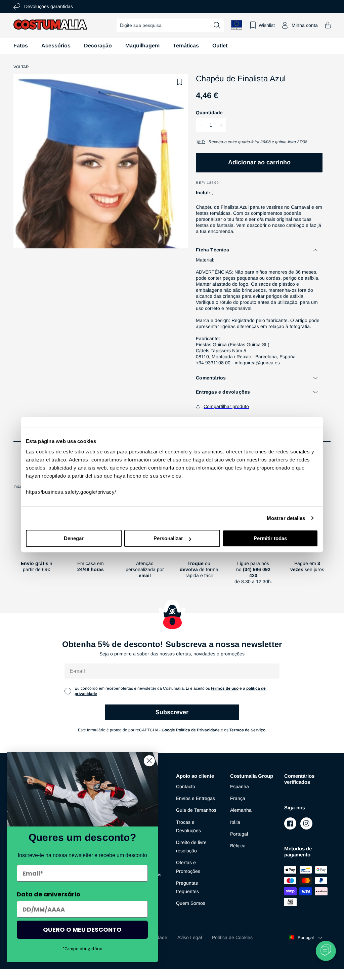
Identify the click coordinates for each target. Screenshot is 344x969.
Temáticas (186, 45)
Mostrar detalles (286, 518)
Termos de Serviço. (247, 730)
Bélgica (238, 845)
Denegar (74, 538)
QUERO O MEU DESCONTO (82, 929)
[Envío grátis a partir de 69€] (36, 565)
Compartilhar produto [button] (226, 406)
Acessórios (56, 45)
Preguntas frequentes (187, 887)
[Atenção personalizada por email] (145, 565)
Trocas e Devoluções (188, 826)
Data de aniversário (48, 894)
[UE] (237, 25)
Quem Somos (190, 903)
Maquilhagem (142, 45)
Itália (235, 822)
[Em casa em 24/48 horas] (91, 565)
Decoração (98, 45)
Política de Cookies (232, 937)
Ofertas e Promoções (188, 867)
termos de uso (225, 688)
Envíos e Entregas (195, 798)
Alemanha (241, 810)
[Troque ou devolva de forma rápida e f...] (199, 565)
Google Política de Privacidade (191, 730)
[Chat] (326, 951)
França (237, 798)
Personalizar (168, 538)
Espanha (239, 786)
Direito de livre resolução (191, 846)
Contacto (185, 786)
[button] (328, 25)
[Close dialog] (149, 761)
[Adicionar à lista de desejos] (180, 82)
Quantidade (209, 112)
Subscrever (172, 712)
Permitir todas (270, 538)
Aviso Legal (189, 937)
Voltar (21, 67)
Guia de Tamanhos (196, 810)
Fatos (20, 45)
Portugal (239, 834)
